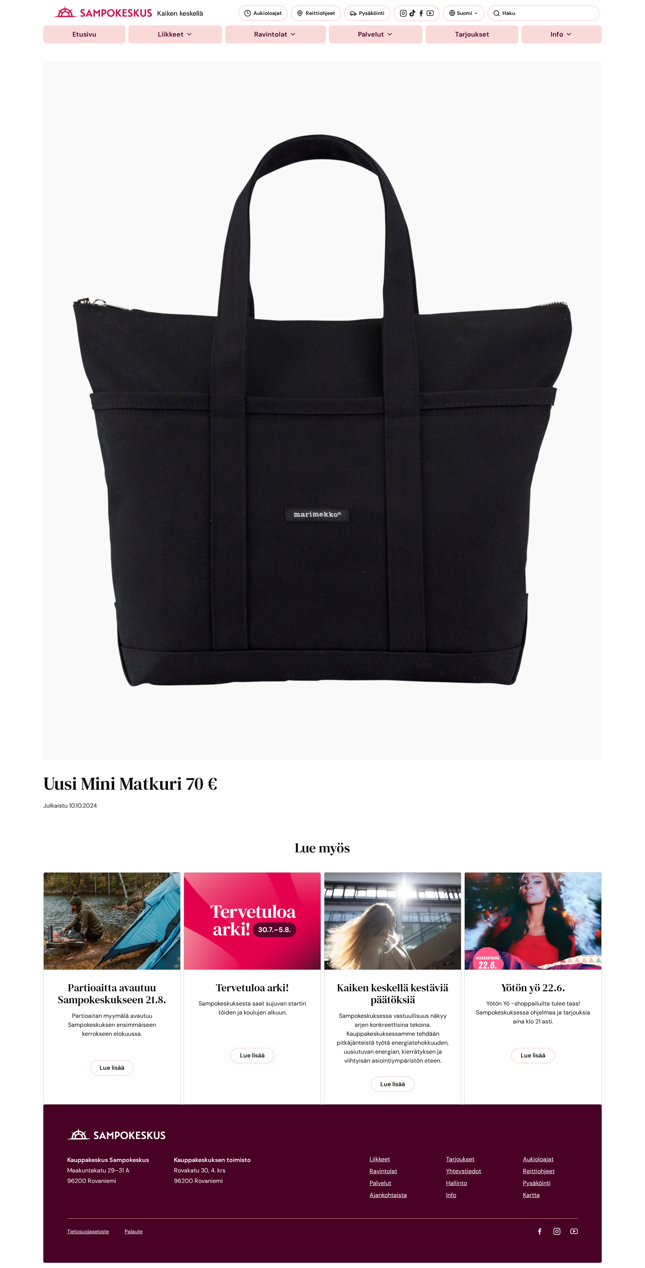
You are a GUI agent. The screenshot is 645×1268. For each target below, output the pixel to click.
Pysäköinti (371, 13)
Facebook (421, 13)
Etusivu (84, 34)
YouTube (430, 13)
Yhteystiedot (463, 1171)
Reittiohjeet (320, 13)
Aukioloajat (267, 13)
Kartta (531, 1195)
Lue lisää (112, 1068)
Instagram (403, 13)
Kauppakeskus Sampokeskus (103, 11)
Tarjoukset (472, 34)
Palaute (134, 1231)
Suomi (464, 13)
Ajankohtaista (388, 1195)
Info (557, 34)
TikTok (412, 13)
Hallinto (456, 1183)
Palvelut (371, 34)
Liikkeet (171, 34)
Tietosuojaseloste (88, 1231)
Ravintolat (270, 34)
